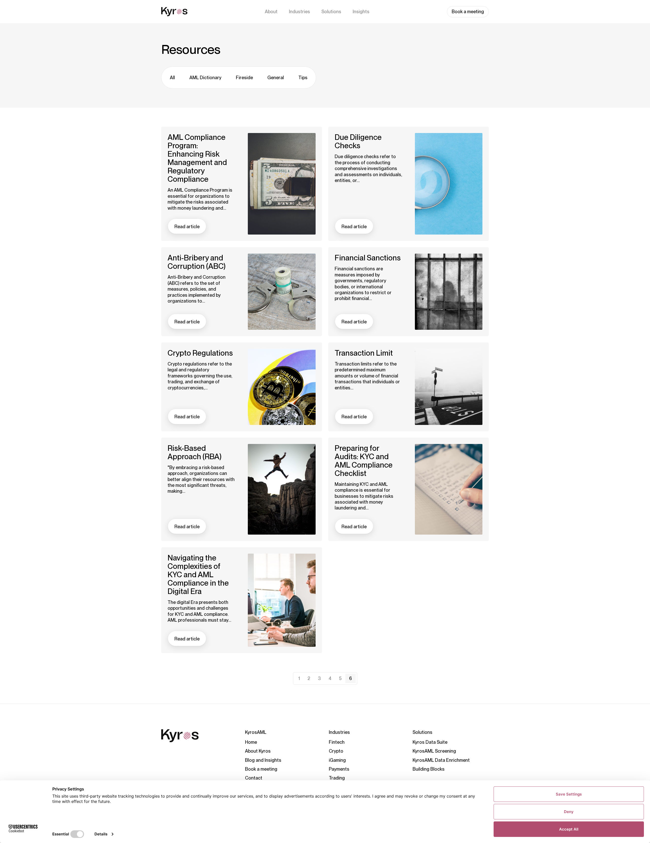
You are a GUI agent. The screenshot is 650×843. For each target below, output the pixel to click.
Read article (187, 226)
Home (251, 742)
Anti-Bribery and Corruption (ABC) (196, 262)
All (172, 77)
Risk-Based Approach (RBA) (194, 452)
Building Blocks (429, 769)
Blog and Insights (263, 760)
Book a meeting (468, 11)
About (271, 11)
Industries (299, 11)
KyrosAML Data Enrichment (441, 760)
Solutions (331, 11)
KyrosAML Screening (434, 751)
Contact (253, 778)
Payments (339, 769)
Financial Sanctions (368, 257)
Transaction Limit (364, 353)
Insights (361, 11)
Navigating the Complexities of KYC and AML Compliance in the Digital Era (198, 574)
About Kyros (258, 751)
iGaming (337, 760)
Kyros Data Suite (430, 742)
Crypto (336, 751)
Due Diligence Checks (358, 141)
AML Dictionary (205, 77)
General (275, 77)
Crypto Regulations (200, 353)
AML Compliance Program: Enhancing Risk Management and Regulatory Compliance (197, 158)
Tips (302, 77)
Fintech (337, 742)
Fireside (244, 77)
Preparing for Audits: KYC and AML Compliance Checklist (364, 461)
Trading (337, 778)
